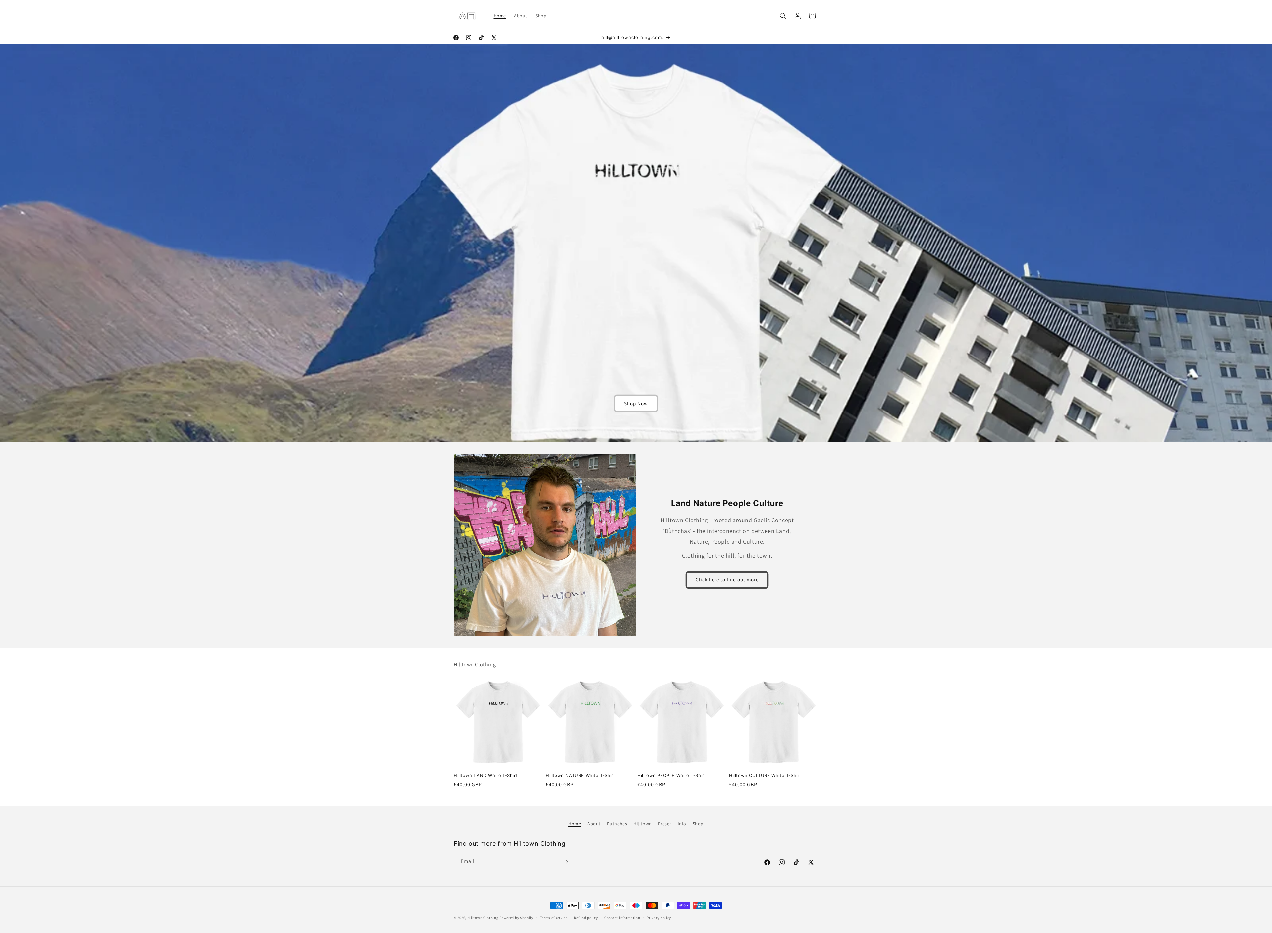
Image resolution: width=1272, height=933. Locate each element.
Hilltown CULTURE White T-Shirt (765, 775)
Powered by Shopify (516, 917)
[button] (783, 16)
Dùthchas (617, 824)
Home (574, 824)
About (594, 824)
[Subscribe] (565, 862)
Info (682, 824)
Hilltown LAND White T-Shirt (486, 775)
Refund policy (586, 917)
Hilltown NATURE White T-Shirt (580, 775)
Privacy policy (659, 917)
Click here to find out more (727, 579)
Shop (698, 824)
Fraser (664, 824)
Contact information (622, 917)
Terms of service (554, 917)
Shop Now (636, 403)
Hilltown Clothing (483, 917)
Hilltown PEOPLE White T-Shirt (671, 775)
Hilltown (642, 824)
